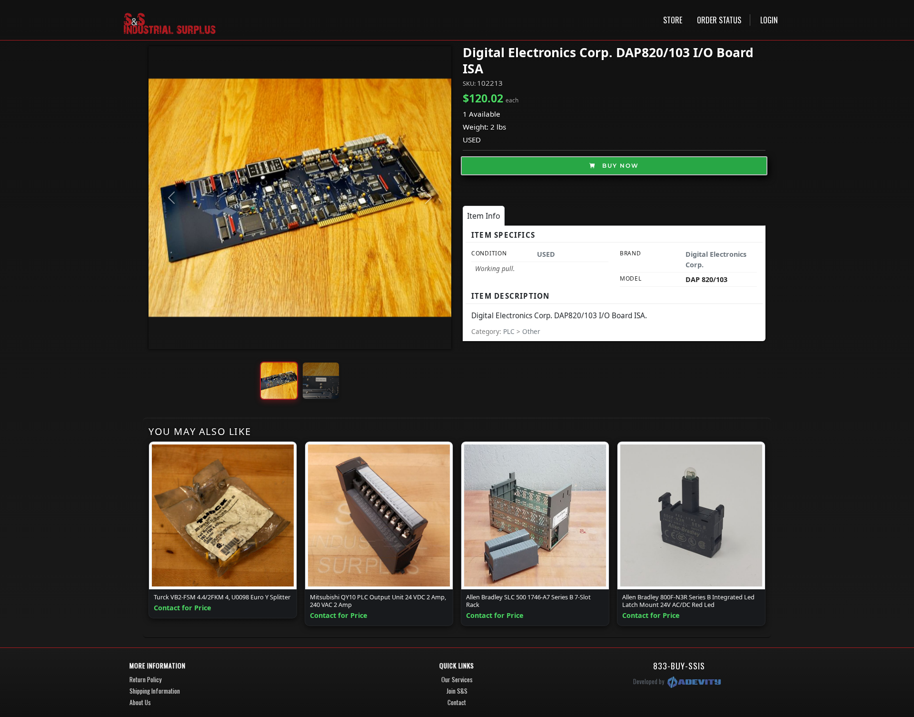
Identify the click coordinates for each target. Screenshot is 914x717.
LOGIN (769, 20)
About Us (140, 702)
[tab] (484, 216)
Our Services (457, 679)
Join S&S (457, 691)
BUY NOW (619, 165)
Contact (456, 702)
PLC (510, 331)
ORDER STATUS (719, 20)
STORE (672, 20)
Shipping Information (154, 691)
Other (531, 331)
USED (472, 139)
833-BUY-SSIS (679, 665)
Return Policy (145, 679)
